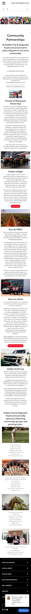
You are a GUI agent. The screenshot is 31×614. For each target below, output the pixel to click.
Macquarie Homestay (16, 239)
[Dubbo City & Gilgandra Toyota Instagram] (5, 609)
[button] (27, 9)
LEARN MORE (15, 206)
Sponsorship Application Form (15, 86)
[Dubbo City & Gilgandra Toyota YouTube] (7, 609)
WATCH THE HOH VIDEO (16, 346)
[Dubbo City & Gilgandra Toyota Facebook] (3, 609)
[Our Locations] (7, 9)
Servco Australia (8, 336)
